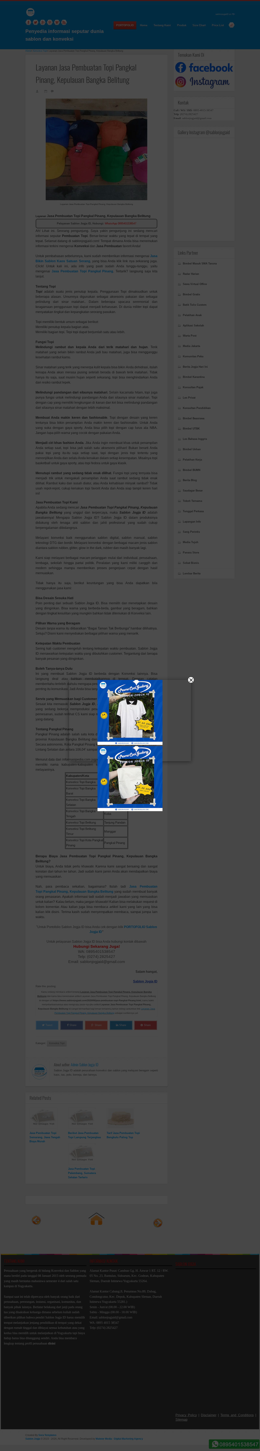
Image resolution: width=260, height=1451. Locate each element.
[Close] (191, 680)
